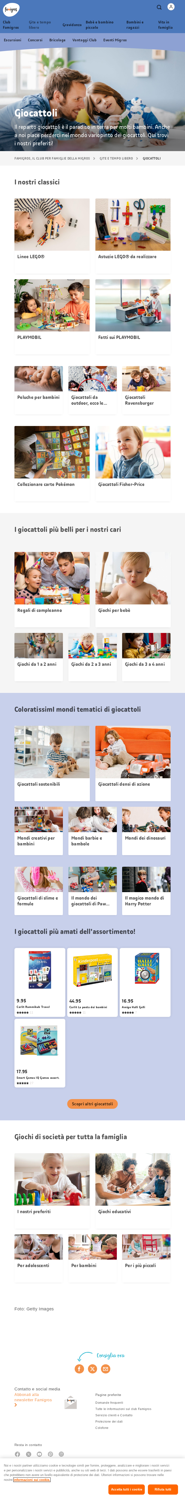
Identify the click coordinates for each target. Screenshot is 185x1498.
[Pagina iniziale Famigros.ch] (11, 10)
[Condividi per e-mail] (105, 1368)
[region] (92, 1478)
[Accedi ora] (171, 6)
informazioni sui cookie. (32, 1480)
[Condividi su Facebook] (79, 1368)
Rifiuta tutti (163, 1489)
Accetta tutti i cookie (126, 1489)
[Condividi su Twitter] (92, 1368)
